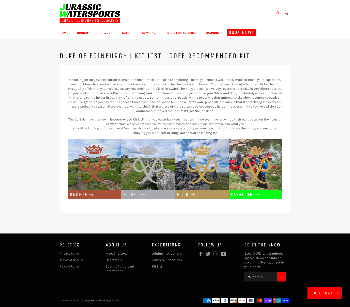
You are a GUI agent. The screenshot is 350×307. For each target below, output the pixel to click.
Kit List (157, 266)
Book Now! (241, 32)
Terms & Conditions (167, 260)
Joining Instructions (167, 253)
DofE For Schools (182, 33)
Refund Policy (69, 266)
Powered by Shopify (107, 300)
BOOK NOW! (323, 293)
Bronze (83, 33)
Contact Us (114, 260)
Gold (126, 33)
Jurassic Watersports (82, 300)
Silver (106, 33)
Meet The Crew (116, 253)
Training (213, 33)
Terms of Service (72, 260)
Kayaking (149, 33)
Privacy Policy (69, 253)
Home (64, 33)
